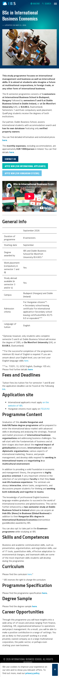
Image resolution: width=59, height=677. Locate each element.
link (3, 389)
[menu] (55, 3)
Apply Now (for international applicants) (25, 166)
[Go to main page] (9, 3)
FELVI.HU (45, 408)
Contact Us (10, 158)
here (26, 360)
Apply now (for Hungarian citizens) (22, 173)
